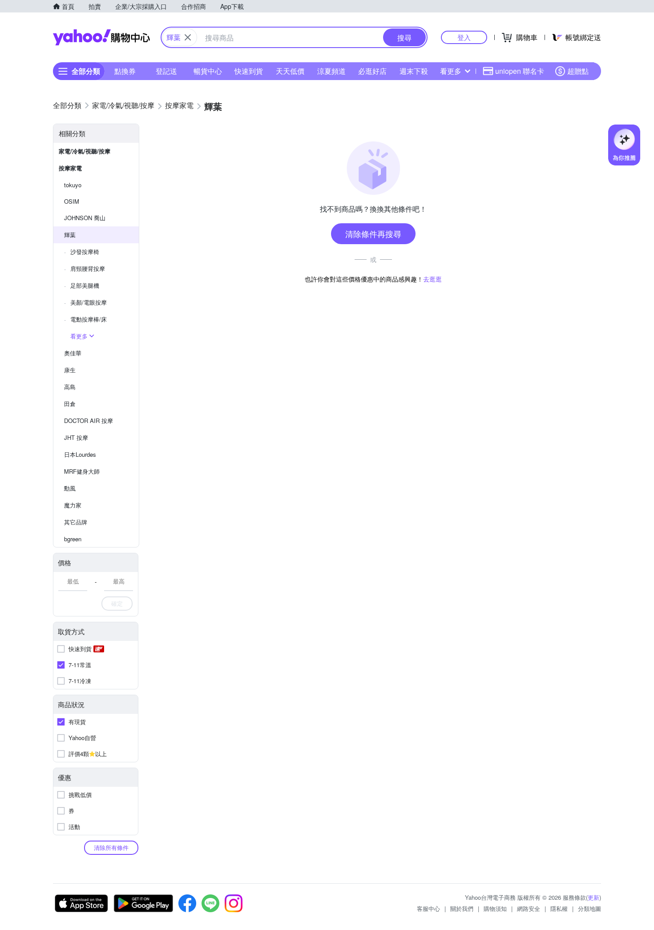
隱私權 (559, 908)
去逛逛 (432, 278)
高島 (70, 386)
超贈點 (578, 71)
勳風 (70, 488)
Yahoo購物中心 (101, 37)
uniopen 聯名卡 (519, 71)
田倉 (70, 403)
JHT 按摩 (76, 437)
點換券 (125, 71)
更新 (593, 897)
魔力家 (72, 505)
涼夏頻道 (331, 71)
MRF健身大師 (82, 471)
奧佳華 (72, 353)
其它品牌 (75, 522)
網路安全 (528, 908)
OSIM (71, 201)
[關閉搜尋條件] (187, 37)
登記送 (166, 71)
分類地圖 (589, 908)
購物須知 (495, 908)
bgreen (72, 539)
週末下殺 (414, 71)
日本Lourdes (80, 454)
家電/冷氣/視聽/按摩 (84, 151)
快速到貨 (248, 71)
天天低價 (290, 71)
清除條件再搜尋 (373, 233)
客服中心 (428, 908)
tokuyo (72, 185)
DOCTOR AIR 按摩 (88, 420)
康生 (70, 370)
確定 (117, 603)
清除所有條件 (111, 847)
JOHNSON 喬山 (84, 217)
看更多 (450, 71)
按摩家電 (70, 168)
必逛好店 (372, 71)
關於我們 (461, 908)
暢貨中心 (208, 71)
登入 (464, 37)
